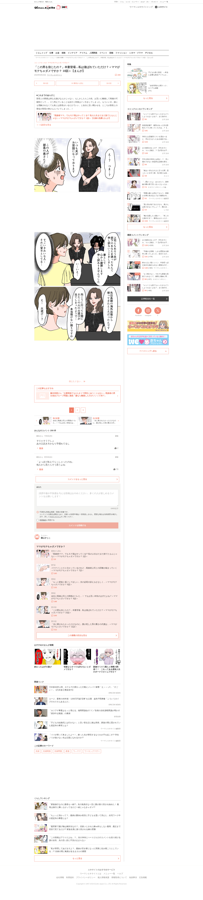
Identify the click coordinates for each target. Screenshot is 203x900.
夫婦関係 (47, 751)
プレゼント (154, 1)
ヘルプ (120, 873)
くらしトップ (41, 53)
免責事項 (133, 877)
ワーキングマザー (92, 751)
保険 (63, 53)
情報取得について (119, 877)
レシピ (128, 1)
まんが (143, 1)
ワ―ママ (77, 751)
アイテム (83, 53)
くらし (122, 1)
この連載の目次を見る (77, 635)
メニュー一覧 (164, 1)
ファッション (121, 53)
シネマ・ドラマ (136, 53)
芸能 (111, 53)
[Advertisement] (101, 30)
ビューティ (135, 1)
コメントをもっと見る (77, 479)
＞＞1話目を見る (43, 125)
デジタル (149, 53)
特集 (129, 64)
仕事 (51, 53)
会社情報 (60, 877)
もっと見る (77, 858)
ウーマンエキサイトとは (90, 873)
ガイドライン (56, 517)
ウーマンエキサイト (54, 75)
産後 (67, 751)
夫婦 (37, 751)
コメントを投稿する (77, 525)
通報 (116, 436)
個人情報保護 (103, 877)
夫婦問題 (58, 751)
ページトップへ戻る (148, 351)
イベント (103, 53)
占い (148, 1)
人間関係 (93, 53)
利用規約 (43, 520)
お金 (57, 53)
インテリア (72, 53)
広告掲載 (143, 877)
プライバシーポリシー (85, 877)
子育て (116, 1)
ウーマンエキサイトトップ (141, 7)
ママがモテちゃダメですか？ (58, 63)
